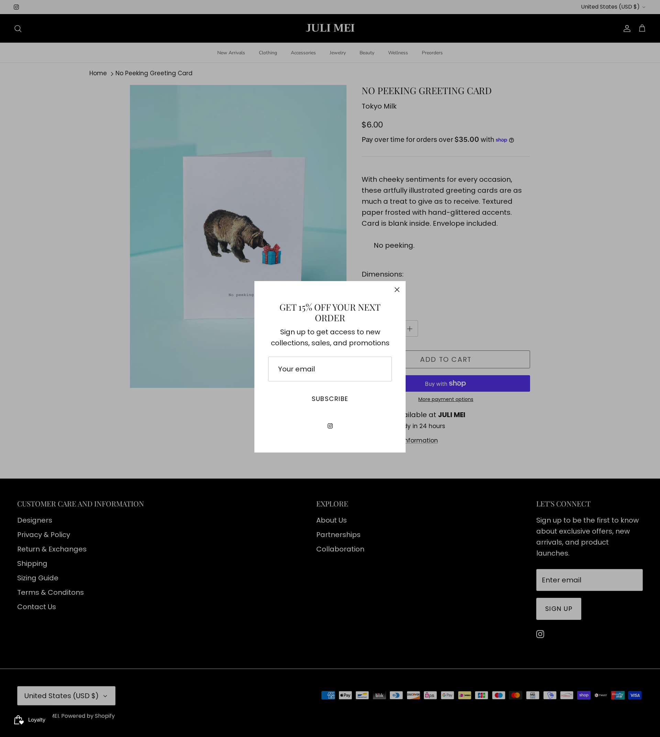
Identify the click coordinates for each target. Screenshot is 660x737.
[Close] (397, 289)
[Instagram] (330, 425)
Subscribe (330, 398)
